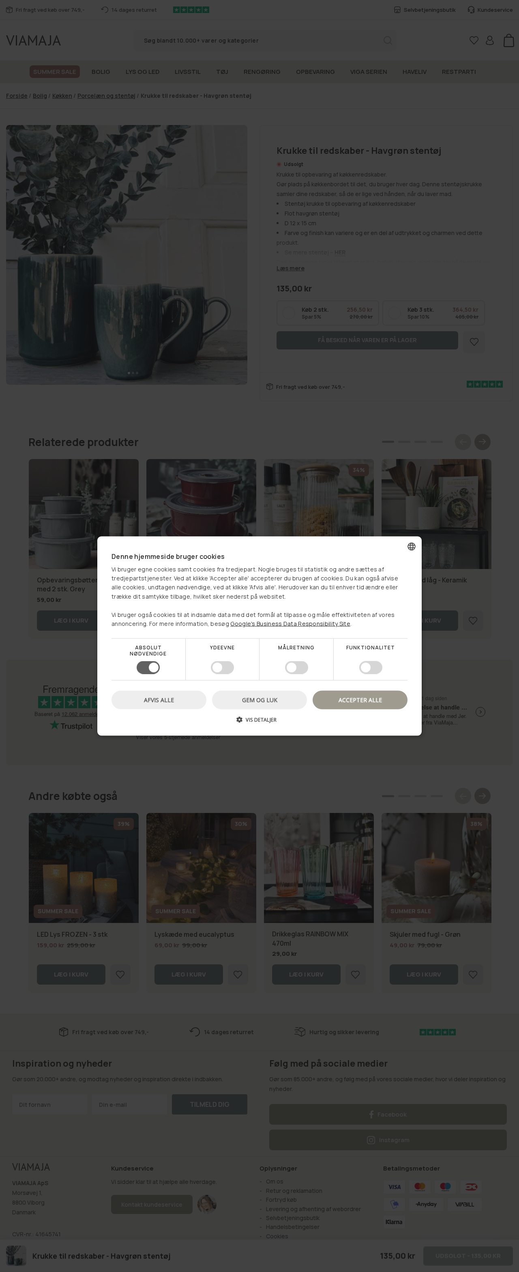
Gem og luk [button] (259, 699)
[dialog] (259, 636)
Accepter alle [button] (360, 699)
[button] (259, 722)
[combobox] (411, 547)
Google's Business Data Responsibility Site (290, 623)
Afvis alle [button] (159, 699)
